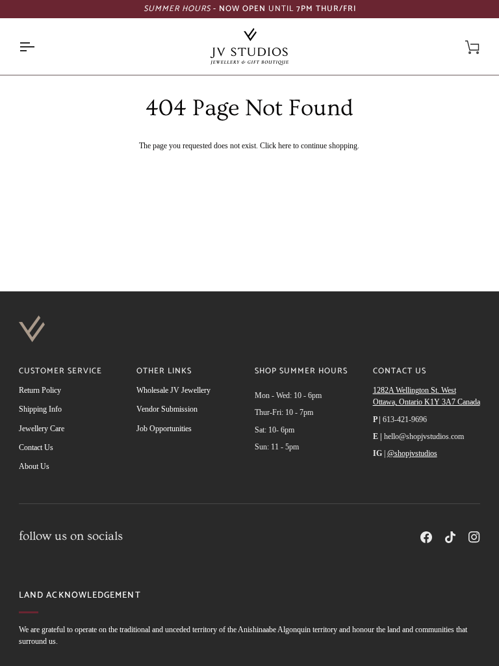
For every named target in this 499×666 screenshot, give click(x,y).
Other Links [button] (164, 372)
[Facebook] (426, 537)
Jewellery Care (41, 428)
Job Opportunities (164, 428)
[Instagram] (474, 537)
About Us (34, 466)
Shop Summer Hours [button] (301, 372)
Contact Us (36, 447)
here (284, 145)
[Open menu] (38, 46)
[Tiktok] (450, 537)
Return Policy (40, 390)
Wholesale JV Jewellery (173, 390)
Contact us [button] (399, 372)
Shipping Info (40, 409)
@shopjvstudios (412, 453)
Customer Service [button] (60, 372)
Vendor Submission (167, 409)
